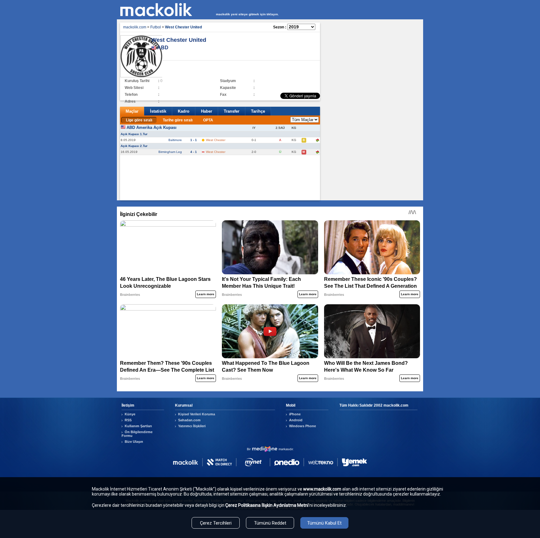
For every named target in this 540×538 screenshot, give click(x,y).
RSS (128, 420)
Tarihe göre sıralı (177, 120)
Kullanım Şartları (138, 426)
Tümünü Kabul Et (324, 523)
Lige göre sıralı (139, 120)
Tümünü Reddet (270, 523)
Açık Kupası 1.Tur (134, 134)
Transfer (231, 111)
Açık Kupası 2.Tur (134, 146)
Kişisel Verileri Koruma (196, 414)
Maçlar (132, 111)
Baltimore (175, 140)
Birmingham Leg (170, 152)
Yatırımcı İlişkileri (192, 426)
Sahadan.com (189, 420)
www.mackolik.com (322, 489)
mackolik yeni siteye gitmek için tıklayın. (247, 14)
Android (295, 420)
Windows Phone (302, 426)
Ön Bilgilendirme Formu (137, 434)
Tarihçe (258, 111)
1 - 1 (193, 140)
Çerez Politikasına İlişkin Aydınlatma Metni (266, 505)
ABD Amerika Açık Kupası (152, 127)
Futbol (155, 27)
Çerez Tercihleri (216, 523)
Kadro (183, 111)
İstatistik (158, 111)
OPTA (208, 120)
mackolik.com (134, 27)
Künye (130, 414)
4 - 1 (193, 152)
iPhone (295, 414)
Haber (206, 111)
